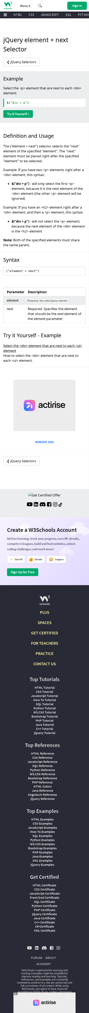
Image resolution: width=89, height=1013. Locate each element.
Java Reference (42, 790)
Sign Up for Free (23, 572)
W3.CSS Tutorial (44, 712)
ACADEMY (43, 964)
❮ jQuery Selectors (21, 62)
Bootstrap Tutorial (44, 716)
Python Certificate (44, 906)
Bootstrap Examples (42, 848)
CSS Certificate (44, 889)
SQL (69, 15)
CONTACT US (44, 663)
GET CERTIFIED (44, 632)
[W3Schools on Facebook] (49, 505)
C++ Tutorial (44, 729)
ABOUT (50, 958)
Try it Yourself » (18, 114)
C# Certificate (44, 926)
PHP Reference (42, 782)
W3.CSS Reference (42, 774)
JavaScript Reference (42, 762)
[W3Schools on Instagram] (55, 505)
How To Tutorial (44, 700)
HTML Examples (42, 819)
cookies (53, 992)
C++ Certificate (44, 922)
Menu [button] (24, 6)
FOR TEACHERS (44, 643)
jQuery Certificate (44, 914)
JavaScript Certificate (44, 893)
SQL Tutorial (44, 704)
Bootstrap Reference (42, 778)
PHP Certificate (44, 910)
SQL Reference (42, 766)
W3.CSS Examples (42, 844)
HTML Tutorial (45, 687)
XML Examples (42, 860)
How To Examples (42, 832)
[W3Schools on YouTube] (29, 505)
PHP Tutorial (44, 720)
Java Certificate (44, 918)
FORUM (36, 958)
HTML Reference (42, 753)
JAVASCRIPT (50, 15)
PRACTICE (45, 653)
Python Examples (42, 840)
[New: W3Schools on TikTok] (60, 505)
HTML (17, 15)
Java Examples (42, 856)
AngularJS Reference (42, 794)
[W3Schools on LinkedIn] (35, 505)
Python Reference (42, 770)
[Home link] (8, 5)
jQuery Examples (42, 864)
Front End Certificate (44, 897)
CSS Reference (42, 757)
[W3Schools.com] (45, 602)
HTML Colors (43, 786)
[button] (40, 5)
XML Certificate (44, 930)
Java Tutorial (44, 724)
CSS (31, 15)
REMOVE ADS (44, 442)
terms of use (40, 992)
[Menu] (5, 15)
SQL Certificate (44, 902)
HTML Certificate (44, 885)
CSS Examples (42, 823)
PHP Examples (42, 852)
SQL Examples (42, 836)
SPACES (45, 622)
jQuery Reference (42, 799)
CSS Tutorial (44, 692)
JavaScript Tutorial (44, 696)
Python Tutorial (45, 708)
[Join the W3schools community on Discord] (42, 505)
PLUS (44, 612)
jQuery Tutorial (44, 733)
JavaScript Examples (42, 827)
